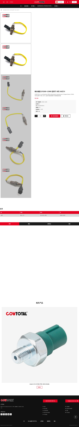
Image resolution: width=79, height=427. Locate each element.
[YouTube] (8, 414)
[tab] (9, 223)
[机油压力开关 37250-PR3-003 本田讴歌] (39, 344)
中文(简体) (60, 2)
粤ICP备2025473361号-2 (73, 425)
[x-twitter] (11, 414)
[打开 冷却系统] (58, 6)
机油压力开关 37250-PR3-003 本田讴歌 (39, 384)
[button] (65, 2)
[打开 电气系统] (35, 6)
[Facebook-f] (1, 414)
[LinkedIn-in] (6, 414)
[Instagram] (4, 414)
